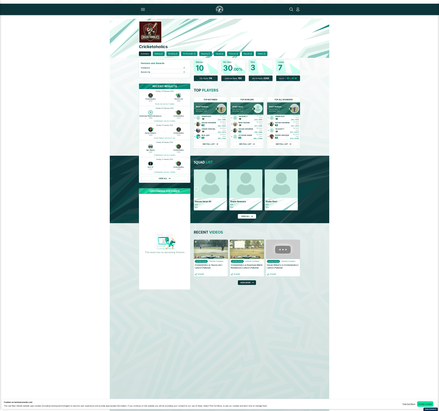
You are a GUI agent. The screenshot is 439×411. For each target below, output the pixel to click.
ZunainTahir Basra (209, 129)
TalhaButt (243, 116)
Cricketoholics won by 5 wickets (164, 121)
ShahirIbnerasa (238, 201)
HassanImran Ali (203, 201)
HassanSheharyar (209, 123)
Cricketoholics (150, 99)
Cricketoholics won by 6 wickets (164, 155)
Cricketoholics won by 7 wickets (164, 172)
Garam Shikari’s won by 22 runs (164, 138)
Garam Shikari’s (150, 133)
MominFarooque (282, 135)
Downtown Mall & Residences (151, 116)
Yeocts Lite (178, 99)
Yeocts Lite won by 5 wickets (164, 104)
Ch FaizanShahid (245, 135)
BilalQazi (206, 135)
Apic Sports (150, 150)
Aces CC (150, 167)
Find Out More (409, 404)
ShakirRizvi (206, 116)
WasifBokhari (202, 106)
